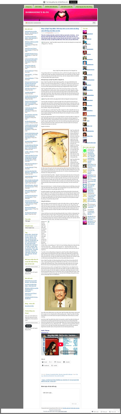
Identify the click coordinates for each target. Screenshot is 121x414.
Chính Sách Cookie (62, 411)
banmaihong (90, 175)
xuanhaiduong (91, 153)
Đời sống (35, 253)
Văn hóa (33, 252)
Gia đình (27, 237)
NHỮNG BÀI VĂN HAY (51, 6)
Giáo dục (32, 237)
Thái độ (33, 247)
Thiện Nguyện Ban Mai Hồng (84, 6)
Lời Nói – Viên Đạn (29, 151)
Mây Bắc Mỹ (90, 216)
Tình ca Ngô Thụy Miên (59, 375)
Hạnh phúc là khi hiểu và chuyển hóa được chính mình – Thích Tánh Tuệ (31, 202)
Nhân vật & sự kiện (31, 243)
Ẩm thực (27, 255)
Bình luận (74, 403)
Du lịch (35, 235)
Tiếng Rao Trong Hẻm (30, 88)
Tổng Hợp (61, 374)
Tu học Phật (33, 250)
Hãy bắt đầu (73, 2)
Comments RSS (37, 22)
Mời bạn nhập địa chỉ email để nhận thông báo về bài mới (31, 262)
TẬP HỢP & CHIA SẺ (66, 6)
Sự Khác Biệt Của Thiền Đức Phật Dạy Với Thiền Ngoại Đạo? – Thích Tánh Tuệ (31, 147)
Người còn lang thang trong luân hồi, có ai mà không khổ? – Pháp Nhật (31, 103)
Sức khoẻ (29, 247)
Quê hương (35, 244)
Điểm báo (30, 253)
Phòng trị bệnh (28, 244)
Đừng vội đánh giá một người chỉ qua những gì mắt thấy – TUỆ (31, 181)
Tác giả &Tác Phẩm (54, 374)
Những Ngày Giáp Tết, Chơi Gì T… (91, 186)
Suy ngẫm (27, 246)
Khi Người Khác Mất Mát (30, 141)
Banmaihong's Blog (37, 12)
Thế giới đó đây (28, 249)
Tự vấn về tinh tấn (29, 167)
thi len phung (90, 164)
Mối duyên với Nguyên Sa (49, 375)
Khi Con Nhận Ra (29, 70)
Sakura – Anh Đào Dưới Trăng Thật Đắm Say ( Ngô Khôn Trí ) (56, 379)
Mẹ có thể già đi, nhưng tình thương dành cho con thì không (31, 116)
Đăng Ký (28, 269)
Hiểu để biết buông (29, 78)
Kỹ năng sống (33, 240)
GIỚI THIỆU (38, 6)
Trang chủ (28, 6)
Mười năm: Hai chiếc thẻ (30, 163)
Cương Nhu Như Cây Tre (30, 176)
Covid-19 (31, 235)
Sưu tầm (32, 246)
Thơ (37, 247)
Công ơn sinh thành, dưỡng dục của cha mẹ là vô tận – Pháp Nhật (31, 60)
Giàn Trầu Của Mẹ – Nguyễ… (91, 161)
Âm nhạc (48, 374)
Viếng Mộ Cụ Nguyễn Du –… (92, 201)
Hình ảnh (27, 240)
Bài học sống (28, 234)
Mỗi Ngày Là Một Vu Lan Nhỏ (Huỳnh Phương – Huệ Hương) (31, 43)
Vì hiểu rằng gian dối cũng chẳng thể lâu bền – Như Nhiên (31, 109)
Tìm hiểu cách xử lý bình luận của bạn (70, 408)
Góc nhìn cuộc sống (32, 238)
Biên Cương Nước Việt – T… (92, 181)
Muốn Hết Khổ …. (29, 74)
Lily (88, 184)
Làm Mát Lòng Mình (29, 92)
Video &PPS (28, 252)
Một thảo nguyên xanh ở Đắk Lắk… (91, 213)
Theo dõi (28, 326)
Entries (30, 22)
